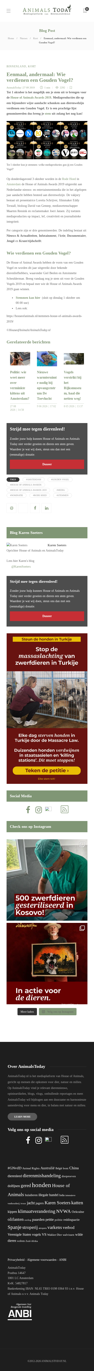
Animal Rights (31, 1168)
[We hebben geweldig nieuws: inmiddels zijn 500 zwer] (47, 880)
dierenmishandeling (42, 1175)
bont (65, 1168)
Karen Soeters (57, 545)
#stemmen (62, 495)
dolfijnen (14, 1186)
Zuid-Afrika (32, 1241)
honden (41, 1184)
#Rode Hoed (40, 495)
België (59, 1168)
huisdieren (31, 1195)
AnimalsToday (14, 87)
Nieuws (23, 38)
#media (61, 490)
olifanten (16, 1219)
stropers (43, 1228)
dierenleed (15, 1176)
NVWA (63, 1211)
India (61, 1195)
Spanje (14, 1227)
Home (11, 38)
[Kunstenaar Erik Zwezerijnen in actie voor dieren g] (47, 963)
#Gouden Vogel (60, 479)
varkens (54, 1227)
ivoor (23, 1203)
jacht (31, 1203)
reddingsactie (71, 1219)
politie (59, 1219)
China (74, 1168)
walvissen (68, 1234)
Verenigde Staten (19, 1234)
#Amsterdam (33, 479)
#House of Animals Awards (26, 485)
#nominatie (16, 495)
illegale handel (48, 1195)
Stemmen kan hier (28, 297)
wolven (21, 1241)
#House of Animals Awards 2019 (28, 490)
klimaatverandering (36, 1211)
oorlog (27, 1220)
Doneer (47, 464)
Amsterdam (14, 184)
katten (77, 1202)
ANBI (62, 1259)
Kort (35, 38)
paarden (38, 1219)
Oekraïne (78, 1211)
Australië (47, 1168)
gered (26, 1185)
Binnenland (16, 66)
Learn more (22, 1116)
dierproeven (69, 1176)
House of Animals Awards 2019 (30, 97)
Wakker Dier (54, 1234)
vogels (36, 1234)
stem (48, 113)
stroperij (30, 1227)
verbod (69, 1227)
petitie (49, 1219)
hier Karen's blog (23, 561)
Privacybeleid (16, 1259)
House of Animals (30, 550)
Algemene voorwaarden (41, 1259)
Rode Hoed (69, 179)
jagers (40, 1203)
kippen (12, 1211)
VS (44, 1234)
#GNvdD (14, 1168)
